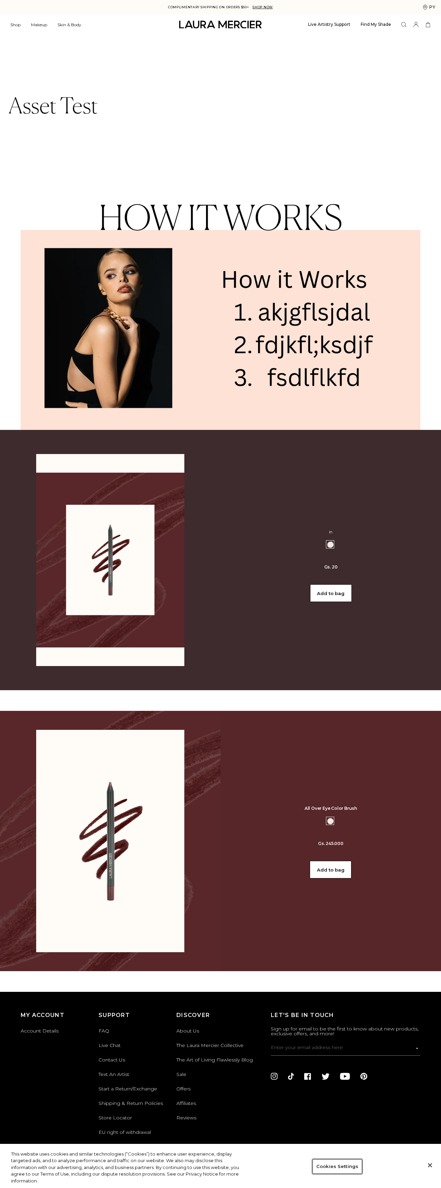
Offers (183, 1089)
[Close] (430, 1165)
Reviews (186, 1118)
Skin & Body (69, 24)
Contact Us (112, 1060)
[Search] (404, 24)
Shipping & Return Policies (131, 1103)
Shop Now (263, 7)
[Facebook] (307, 1076)
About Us (187, 1031)
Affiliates (186, 1103)
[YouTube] (345, 1076)
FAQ (104, 1031)
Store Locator (115, 1118)
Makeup (39, 24)
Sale (181, 1074)
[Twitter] (325, 1076)
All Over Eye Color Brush (331, 808)
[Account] (416, 24)
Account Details (40, 1031)
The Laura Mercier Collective (210, 1045)
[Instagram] (274, 1076)
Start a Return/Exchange (128, 1089)
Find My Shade (376, 24)
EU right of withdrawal (125, 1132)
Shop (15, 24)
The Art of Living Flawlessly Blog (214, 1060)
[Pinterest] (363, 1076)
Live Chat (110, 1045)
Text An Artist (114, 1074)
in (331, 531)
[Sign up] (417, 1048)
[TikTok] (291, 1076)
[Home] (220, 25)
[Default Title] (330, 821)
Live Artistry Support (329, 24)
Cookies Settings (337, 1166)
